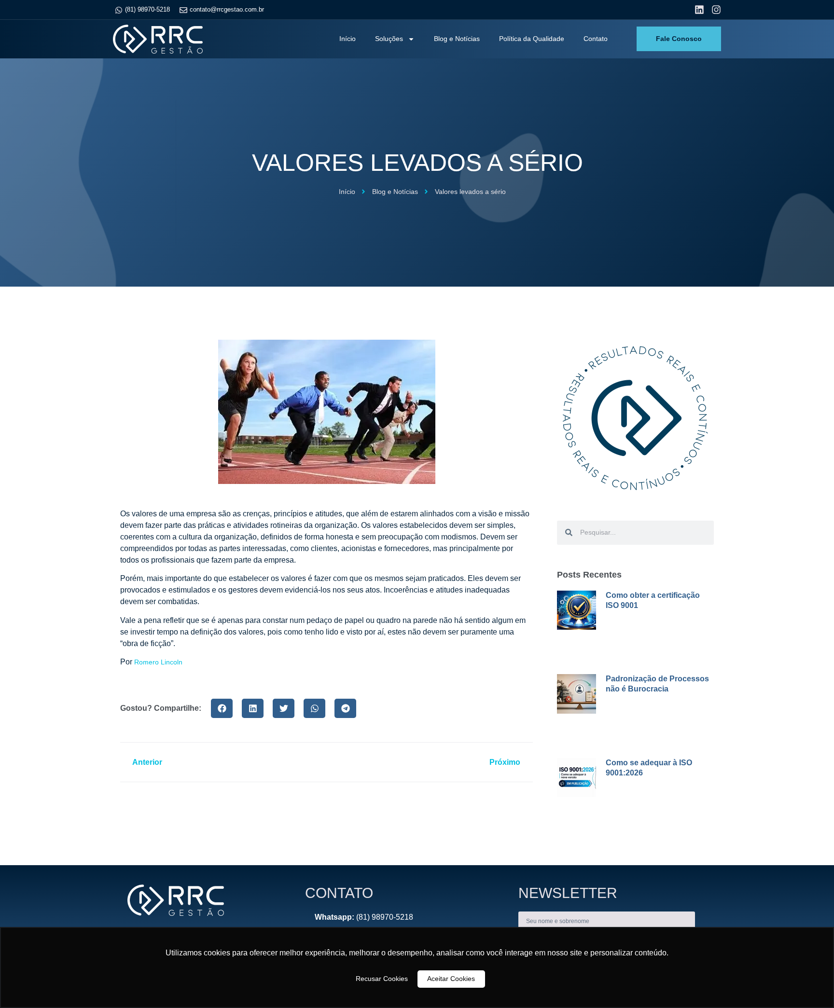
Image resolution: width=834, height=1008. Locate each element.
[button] (222, 708)
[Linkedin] (699, 9)
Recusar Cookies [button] (382, 978)
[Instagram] (716, 9)
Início (347, 38)
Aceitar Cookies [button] (451, 978)
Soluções (389, 38)
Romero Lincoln (158, 662)
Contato (596, 38)
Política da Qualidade (531, 38)
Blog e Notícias (457, 38)
